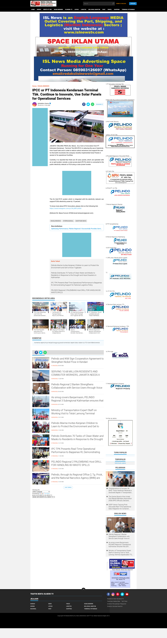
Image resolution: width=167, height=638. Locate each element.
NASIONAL (33, 609)
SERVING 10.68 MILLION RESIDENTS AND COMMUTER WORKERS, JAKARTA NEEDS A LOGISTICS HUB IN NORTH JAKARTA (75, 375)
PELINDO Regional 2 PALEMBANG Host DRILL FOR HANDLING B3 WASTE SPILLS (76, 463)
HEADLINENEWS (58, 9)
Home (33, 9)
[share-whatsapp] (92, 104)
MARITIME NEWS (81, 221)
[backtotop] (83, 590)
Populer (133, 3)
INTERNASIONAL (68, 221)
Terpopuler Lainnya (120, 463)
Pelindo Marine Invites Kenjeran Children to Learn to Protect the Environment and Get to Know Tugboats (75, 426)
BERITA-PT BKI (47, 9)
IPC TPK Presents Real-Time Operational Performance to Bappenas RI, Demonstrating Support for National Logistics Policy (75, 452)
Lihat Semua (68, 487)
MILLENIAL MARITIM (94, 9)
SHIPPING (117, 9)
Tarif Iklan (124, 601)
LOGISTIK (83, 9)
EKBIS (50, 603)
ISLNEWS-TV (68, 9)
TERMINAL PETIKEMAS (128, 9)
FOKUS (68, 603)
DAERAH (32, 603)
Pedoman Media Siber (113, 601)
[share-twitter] (88, 104)
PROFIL (110, 9)
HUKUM (32, 606)
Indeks (39, 9)
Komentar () (99, 104)
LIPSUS (77, 9)
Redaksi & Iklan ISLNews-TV (115, 599)
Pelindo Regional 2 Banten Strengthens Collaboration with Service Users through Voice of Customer (76, 387)
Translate (47, 493)
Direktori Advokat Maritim (114, 606)
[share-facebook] (84, 104)
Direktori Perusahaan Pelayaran (116, 604)
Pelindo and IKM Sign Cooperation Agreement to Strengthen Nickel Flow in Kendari (77, 360)
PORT (103, 9)
